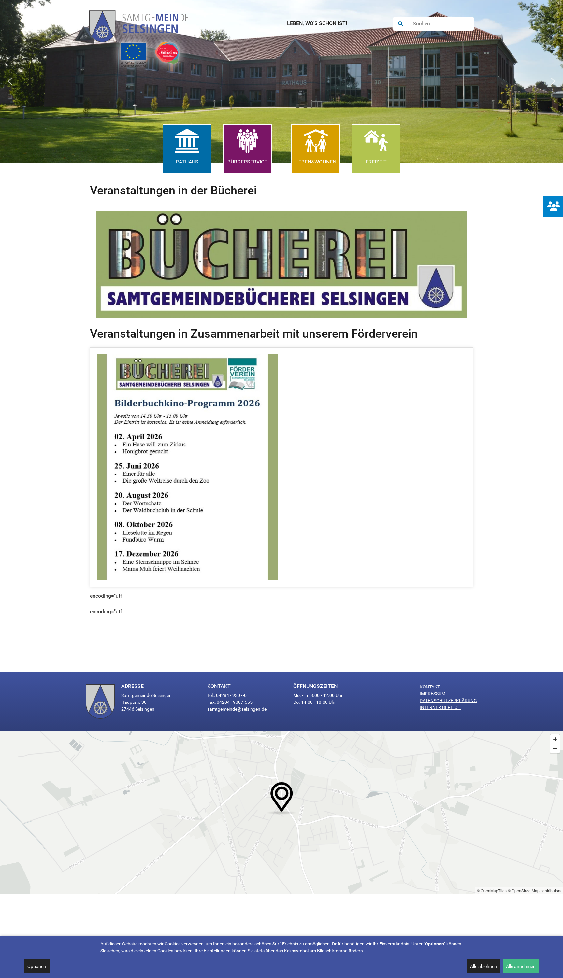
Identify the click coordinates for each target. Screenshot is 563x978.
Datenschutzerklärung (448, 700)
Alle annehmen (521, 966)
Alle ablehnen (483, 966)
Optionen (36, 966)
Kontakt (430, 686)
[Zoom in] (555, 739)
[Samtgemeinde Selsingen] (145, 23)
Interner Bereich (440, 707)
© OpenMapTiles (492, 890)
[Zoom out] (555, 748)
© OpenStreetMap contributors (534, 890)
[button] (10, 81)
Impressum (432, 693)
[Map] (281, 812)
